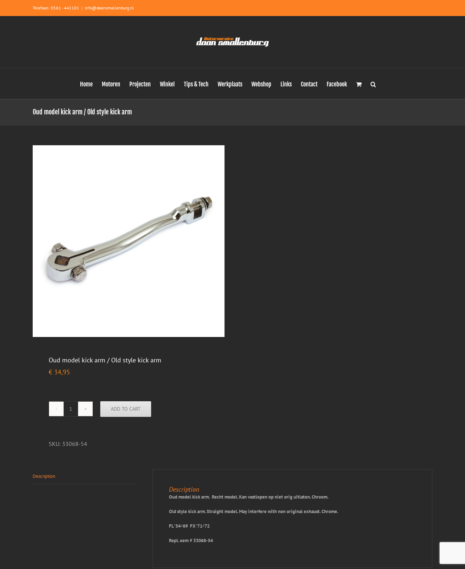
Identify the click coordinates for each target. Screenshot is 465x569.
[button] (373, 83)
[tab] (85, 476)
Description (44, 476)
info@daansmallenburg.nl (109, 8)
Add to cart (126, 409)
